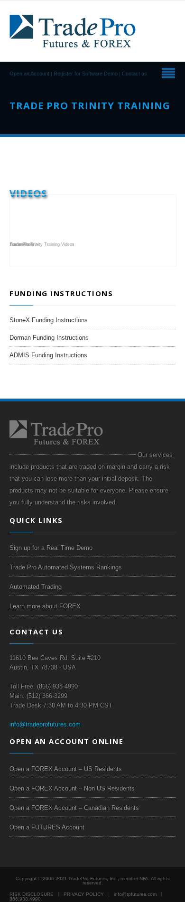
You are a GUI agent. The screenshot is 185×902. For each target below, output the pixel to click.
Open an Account (29, 73)
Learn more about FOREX (45, 606)
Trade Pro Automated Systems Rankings (65, 567)
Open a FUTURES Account (46, 827)
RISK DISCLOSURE (31, 894)
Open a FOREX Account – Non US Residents (72, 788)
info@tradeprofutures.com (45, 724)
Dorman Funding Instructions (49, 337)
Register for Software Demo (86, 73)
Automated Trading (35, 586)
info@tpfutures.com (135, 894)
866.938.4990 (25, 899)
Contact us (134, 73)
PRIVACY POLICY (84, 894)
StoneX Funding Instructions (48, 320)
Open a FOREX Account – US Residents (65, 768)
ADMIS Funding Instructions (48, 355)
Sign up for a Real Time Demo (50, 547)
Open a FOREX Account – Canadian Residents (74, 807)
